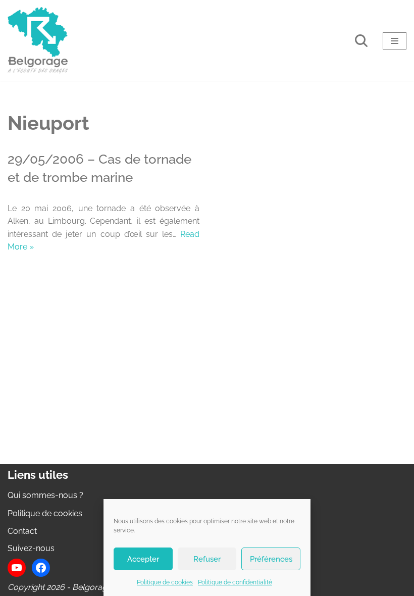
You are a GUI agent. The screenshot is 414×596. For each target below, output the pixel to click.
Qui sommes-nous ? (45, 495)
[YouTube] (17, 568)
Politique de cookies (165, 582)
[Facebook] (41, 568)
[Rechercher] (361, 40)
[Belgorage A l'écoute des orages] (38, 40)
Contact (22, 531)
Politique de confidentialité (235, 582)
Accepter (143, 559)
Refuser (207, 559)
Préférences (271, 559)
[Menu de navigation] (394, 40)
